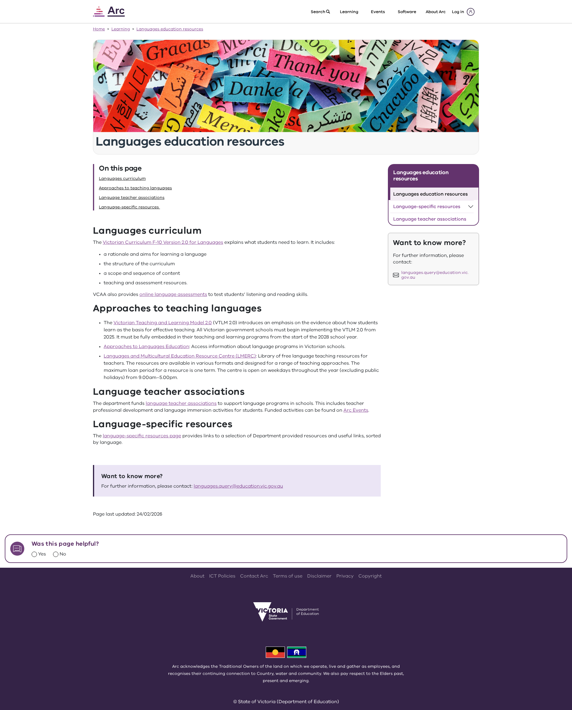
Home (99, 29)
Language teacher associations (131, 197)
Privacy (345, 576)
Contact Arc (254, 576)
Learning (120, 29)
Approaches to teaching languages (135, 188)
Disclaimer (319, 576)
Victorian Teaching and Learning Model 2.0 (163, 322)
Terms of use (287, 576)
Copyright (370, 576)
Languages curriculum (122, 178)
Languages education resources (169, 29)
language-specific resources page (142, 436)
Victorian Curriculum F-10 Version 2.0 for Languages (163, 242)
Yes (42, 554)
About (197, 576)
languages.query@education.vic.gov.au (238, 486)
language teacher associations (181, 403)
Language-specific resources (129, 207)
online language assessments (173, 294)
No (63, 554)
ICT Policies (222, 576)
